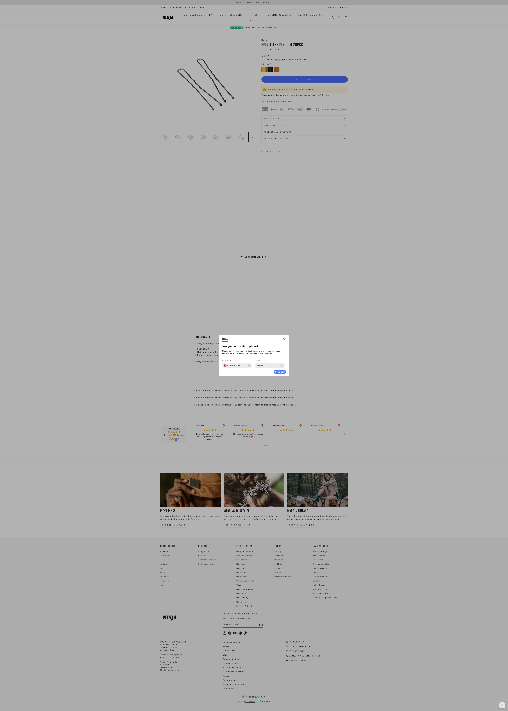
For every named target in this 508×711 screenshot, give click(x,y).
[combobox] (232, 365)
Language (261, 360)
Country (227, 360)
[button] (284, 340)
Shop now (280, 372)
